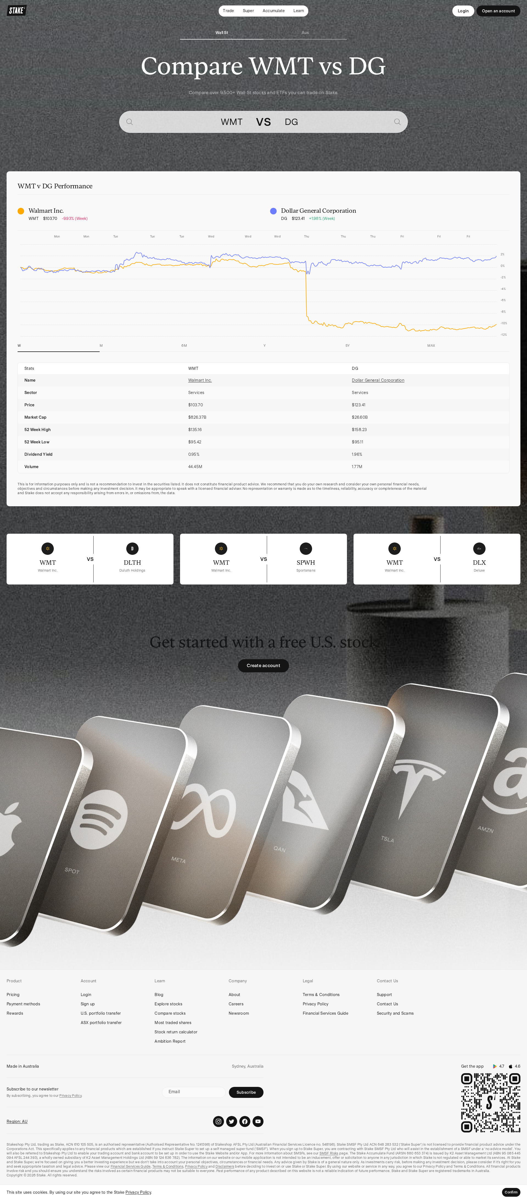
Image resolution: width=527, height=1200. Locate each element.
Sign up (88, 1004)
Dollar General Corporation (378, 380)
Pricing (13, 994)
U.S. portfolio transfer (101, 1013)
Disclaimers (224, 1166)
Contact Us (387, 1004)
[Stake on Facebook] (244, 1121)
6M (184, 346)
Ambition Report (170, 1041)
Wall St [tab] (221, 32)
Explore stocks (168, 1004)
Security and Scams (395, 1013)
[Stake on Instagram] (218, 1121)
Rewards (15, 1013)
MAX (431, 346)
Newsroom (239, 1013)
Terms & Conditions (321, 994)
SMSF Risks (328, 1153)
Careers (236, 1004)
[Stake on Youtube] (258, 1121)
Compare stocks (170, 1013)
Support (384, 994)
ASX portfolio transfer (101, 1022)
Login (463, 11)
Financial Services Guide (325, 1013)
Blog (159, 994)
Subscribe (246, 1092)
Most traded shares (173, 1022)
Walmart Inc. (200, 380)
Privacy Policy (316, 1004)
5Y (348, 346)
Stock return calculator (176, 1032)
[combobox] (189, 122)
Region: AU (17, 1121)
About (234, 994)
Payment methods (23, 1004)
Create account (263, 665)
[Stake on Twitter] (231, 1121)
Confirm (511, 1192)
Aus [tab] (305, 32)
